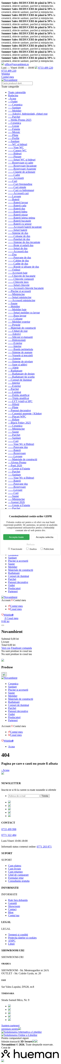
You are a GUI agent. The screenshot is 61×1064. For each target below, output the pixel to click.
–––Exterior (14, 386)
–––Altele (13, 367)
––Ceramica (14, 122)
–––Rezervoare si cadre (20, 162)
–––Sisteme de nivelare (20, 361)
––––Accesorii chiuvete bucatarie (26, 288)
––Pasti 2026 (15, 465)
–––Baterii (13, 199)
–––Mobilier (14, 110)
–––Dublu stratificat (18, 395)
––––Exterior (15, 343)
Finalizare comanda (21, 648)
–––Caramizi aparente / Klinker (25, 413)
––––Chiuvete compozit (21, 278)
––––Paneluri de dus (19, 239)
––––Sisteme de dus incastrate (24, 242)
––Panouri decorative (19, 410)
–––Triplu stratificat (18, 398)
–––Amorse (14, 358)
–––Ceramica (15, 104)
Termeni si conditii (18, 934)
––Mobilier (14, 306)
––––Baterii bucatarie (19, 220)
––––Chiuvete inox (18, 282)
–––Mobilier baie (17, 309)
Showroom (14, 906)
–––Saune (13, 431)
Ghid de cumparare (18, 874)
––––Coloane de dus (19, 236)
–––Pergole (14, 324)
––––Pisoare (14, 156)
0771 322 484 (8, 835)
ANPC (12, 940)
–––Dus (12, 254)
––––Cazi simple (17, 187)
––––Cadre (14, 174)
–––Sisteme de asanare (20, 352)
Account (6, 600)
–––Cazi (12, 181)
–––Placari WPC (17, 416)
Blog (10, 912)
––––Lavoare (15, 456)
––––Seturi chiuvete (18, 285)
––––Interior (14, 346)
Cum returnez (15, 871)
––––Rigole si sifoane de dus (23, 266)
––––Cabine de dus (18, 260)
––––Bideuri (15, 153)
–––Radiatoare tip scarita (21, 376)
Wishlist (5, 73)
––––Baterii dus (16, 208)
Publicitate (49, 549)
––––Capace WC (17, 150)
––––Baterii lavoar (18, 202)
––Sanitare (13, 141)
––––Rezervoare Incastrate (22, 165)
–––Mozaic (14, 132)
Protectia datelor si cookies (22, 937)
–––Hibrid (13, 404)
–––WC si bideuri (17, 144)
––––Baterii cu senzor (20, 223)
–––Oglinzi (14, 269)
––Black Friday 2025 (19, 422)
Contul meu (7, 76)
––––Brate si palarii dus (20, 245)
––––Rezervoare (17, 453)
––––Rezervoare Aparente (22, 168)
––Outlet (12, 101)
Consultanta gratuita (18, 880)
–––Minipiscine (16, 294)
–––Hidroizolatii (17, 340)
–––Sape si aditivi (17, 364)
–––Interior (14, 382)
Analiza (33, 549)
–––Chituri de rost (17, 330)
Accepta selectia (44, 537)
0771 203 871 (44, 846)
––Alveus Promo (17, 462)
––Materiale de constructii (22, 327)
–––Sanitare (14, 107)
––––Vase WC (16, 147)
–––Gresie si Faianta (19, 468)
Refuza (31, 544)
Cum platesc (14, 865)
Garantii (12, 903)
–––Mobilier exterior (19, 321)
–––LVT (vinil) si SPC (20, 401)
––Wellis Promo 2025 (19, 119)
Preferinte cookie (10, 776)
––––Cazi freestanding (20, 184)
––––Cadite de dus (18, 263)
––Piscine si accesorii (19, 291)
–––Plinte (13, 135)
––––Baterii (14, 450)
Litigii (11, 943)
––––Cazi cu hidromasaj (21, 190)
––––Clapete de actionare (21, 171)
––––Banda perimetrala (20, 349)
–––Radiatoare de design (21, 373)
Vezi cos (5, 648)
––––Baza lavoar (17, 315)
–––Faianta (14, 129)
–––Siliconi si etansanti (20, 337)
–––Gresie (13, 126)
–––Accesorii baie (17, 272)
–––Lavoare (14, 196)
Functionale (16, 549)
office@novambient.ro (17, 64)
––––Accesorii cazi (18, 193)
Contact (12, 909)
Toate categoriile (17, 92)
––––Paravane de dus (19, 257)
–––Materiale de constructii (22, 459)
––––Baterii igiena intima (21, 217)
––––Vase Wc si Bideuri (21, 444)
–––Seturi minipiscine (19, 297)
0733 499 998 (8, 829)
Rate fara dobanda (18, 900)
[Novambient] (9, 677)
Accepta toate (16, 537)
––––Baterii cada (17, 205)
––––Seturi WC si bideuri (21, 159)
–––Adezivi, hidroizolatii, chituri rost (27, 113)
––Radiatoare (15, 370)
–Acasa (12, 98)
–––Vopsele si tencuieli (20, 355)
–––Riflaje (13, 419)
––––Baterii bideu (17, 211)
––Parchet (13, 389)
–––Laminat (14, 392)
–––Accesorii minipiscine (21, 300)
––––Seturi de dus (17, 248)
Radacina (13, 95)
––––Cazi (13, 441)
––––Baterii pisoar (18, 214)
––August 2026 (16, 502)
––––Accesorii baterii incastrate (25, 226)
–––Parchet (14, 116)
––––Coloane (15, 318)
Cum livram (14, 868)
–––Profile (13, 138)
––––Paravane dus (18, 447)
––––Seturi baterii (17, 230)
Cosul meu (16, 609)
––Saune (12, 303)
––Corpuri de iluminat (20, 379)
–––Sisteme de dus (18, 233)
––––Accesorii (16, 178)
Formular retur (16, 877)
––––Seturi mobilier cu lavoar (24, 312)
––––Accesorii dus (18, 251)
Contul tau (13, 915)
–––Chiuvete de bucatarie (21, 275)
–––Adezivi (14, 334)
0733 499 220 (45, 67)
